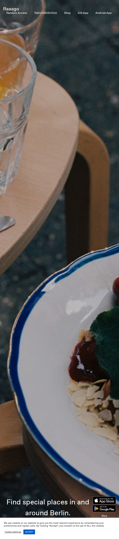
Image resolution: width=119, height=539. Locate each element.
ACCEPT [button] (29, 532)
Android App (103, 13)
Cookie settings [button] (13, 532)
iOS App (83, 13)
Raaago (11, 9)
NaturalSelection (45, 13)
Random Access (16, 13)
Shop (67, 13)
